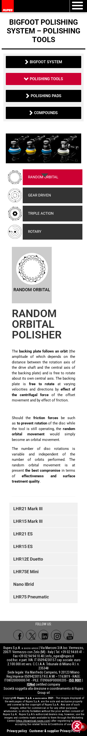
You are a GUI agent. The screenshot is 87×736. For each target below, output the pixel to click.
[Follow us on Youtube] (69, 635)
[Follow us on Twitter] (31, 635)
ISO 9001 (75, 680)
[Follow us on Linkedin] (43, 635)
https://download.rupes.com (33, 720)
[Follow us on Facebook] (18, 635)
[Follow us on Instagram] (56, 635)
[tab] (44, 177)
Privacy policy (17, 731)
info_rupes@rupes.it (60, 656)
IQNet (31, 684)
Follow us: (44, 624)
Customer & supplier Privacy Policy (54, 731)
